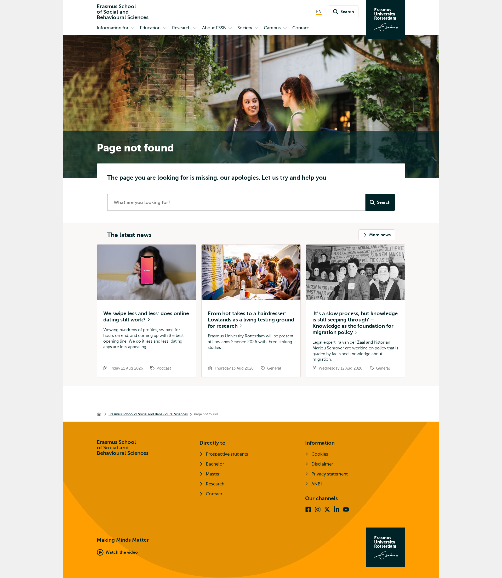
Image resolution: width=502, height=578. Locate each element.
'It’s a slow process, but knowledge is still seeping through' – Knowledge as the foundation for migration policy (355, 322)
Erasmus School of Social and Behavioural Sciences (148, 414)
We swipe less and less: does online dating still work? (146, 316)
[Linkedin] (336, 509)
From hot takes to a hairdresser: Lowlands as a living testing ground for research (251, 319)
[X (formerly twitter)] (327, 509)
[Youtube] (346, 509)
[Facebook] (308, 509)
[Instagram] (318, 509)
